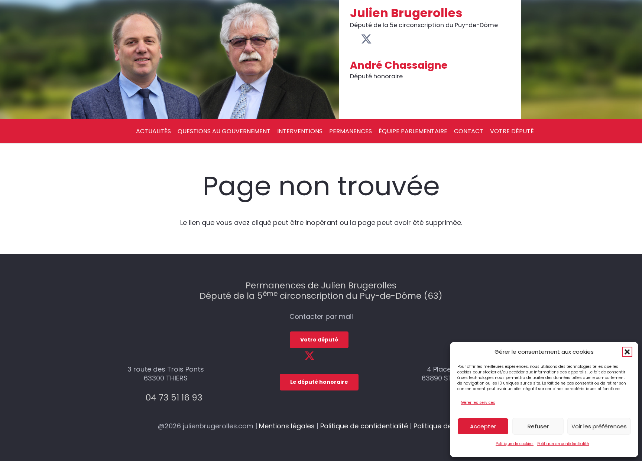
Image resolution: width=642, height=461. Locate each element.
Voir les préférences (599, 426)
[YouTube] (378, 39)
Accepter (483, 426)
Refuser (538, 426)
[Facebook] (354, 39)
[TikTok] (401, 39)
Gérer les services (478, 402)
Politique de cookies (515, 444)
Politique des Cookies (449, 426)
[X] (366, 39)
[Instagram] (390, 39)
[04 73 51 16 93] (137, 397)
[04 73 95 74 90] (445, 397)
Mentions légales (287, 426)
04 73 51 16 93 (174, 397)
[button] (627, 352)
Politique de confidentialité (563, 444)
